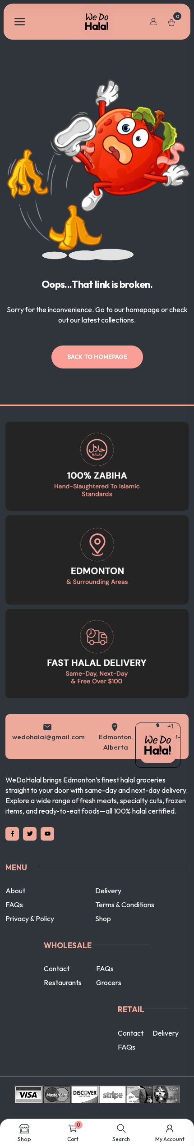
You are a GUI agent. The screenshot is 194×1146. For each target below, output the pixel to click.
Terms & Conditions (124, 914)
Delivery (108, 900)
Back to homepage (97, 356)
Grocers (108, 992)
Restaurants (63, 992)
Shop (103, 928)
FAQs (14, 914)
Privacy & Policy (29, 928)
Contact (56, 978)
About (15, 900)
